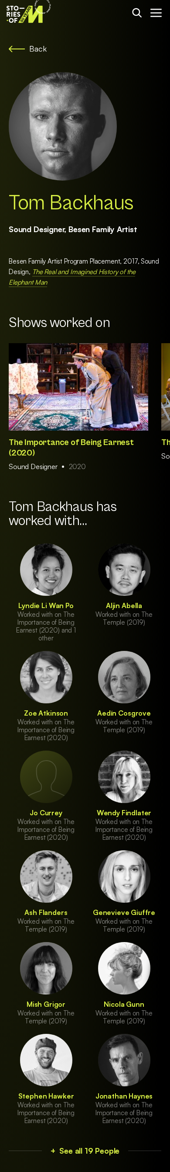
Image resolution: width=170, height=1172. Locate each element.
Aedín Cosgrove (124, 713)
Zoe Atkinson (46, 713)
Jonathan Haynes (124, 1096)
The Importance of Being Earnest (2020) (71, 448)
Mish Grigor (46, 1004)
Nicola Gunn (124, 1004)
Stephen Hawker (46, 1096)
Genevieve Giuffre (124, 912)
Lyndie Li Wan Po (45, 605)
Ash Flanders (45, 912)
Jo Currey (46, 812)
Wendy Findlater (124, 812)
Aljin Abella (124, 605)
